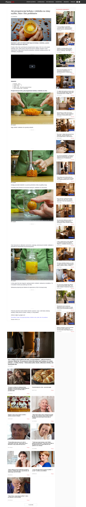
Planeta (10, 2)
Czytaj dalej (30, 504)
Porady (73, 1)
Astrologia (41, 1)
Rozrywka (59, 1)
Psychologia (50, 1)
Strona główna (31, 1)
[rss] (77, 2)
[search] (79, 2)
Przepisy (66, 1)
